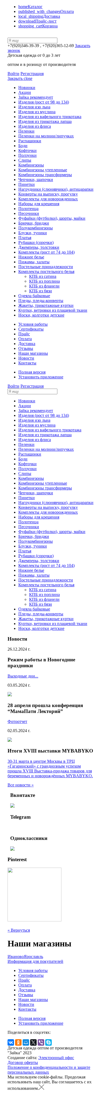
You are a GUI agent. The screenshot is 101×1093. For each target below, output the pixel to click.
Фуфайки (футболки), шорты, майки (51, 218)
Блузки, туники (32, 232)
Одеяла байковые (34, 295)
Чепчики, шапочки (35, 179)
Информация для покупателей (35, 961)
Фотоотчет (17, 721)
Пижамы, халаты (34, 262)
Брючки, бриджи (33, 223)
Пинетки (26, 184)
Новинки (26, 87)
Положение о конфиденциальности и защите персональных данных (49, 1069)
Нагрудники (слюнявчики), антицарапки (55, 189)
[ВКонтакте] (11, 1042)
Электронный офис (56, 1057)
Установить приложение (40, 377)
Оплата (46, 11)
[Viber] (41, 1042)
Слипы (24, 160)
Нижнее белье (31, 257)
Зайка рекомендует (35, 97)
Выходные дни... (23, 676)
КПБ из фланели (44, 286)
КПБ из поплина (44, 281)
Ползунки (27, 155)
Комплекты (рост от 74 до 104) (46, 252)
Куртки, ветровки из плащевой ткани (52, 310)
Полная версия (32, 372)
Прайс (24, 334)
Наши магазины (33, 353)
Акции (24, 92)
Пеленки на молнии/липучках (46, 136)
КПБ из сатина (42, 276)
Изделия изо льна (34, 107)
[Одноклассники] (18, 1042)
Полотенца (28, 208)
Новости (26, 358)
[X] (33, 1042)
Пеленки (26, 131)
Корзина (38, 26)
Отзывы (25, 348)
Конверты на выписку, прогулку (48, 194)
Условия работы (33, 324)
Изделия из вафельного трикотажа (49, 116)
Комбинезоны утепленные (42, 170)
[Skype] (48, 1042)
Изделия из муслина (36, 111)
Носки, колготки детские (41, 315)
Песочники (28, 213)
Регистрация (32, 73)
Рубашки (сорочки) (36, 242)
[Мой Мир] (26, 1042)
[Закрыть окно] (41, 1088)
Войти (13, 73)
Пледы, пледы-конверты (40, 300)
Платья (24, 237)
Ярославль (33, 956)
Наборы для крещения (38, 203)
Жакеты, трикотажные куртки (46, 305)
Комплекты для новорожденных (48, 199)
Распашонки (29, 141)
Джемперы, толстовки (38, 247)
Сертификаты (31, 329)
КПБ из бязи (40, 291)
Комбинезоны (31, 165)
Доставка (39, 16)
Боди (22, 145)
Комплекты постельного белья (46, 271)
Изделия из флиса (34, 126)
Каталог (30, 6)
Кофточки (27, 150)
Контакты (27, 363)
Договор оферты (23, 1062)
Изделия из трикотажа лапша (45, 121)
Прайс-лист (37, 21)
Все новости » (21, 785)
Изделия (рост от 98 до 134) (43, 102)
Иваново (16, 956)
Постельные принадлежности (45, 266)
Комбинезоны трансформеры (45, 174)
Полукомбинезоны (35, 228)
